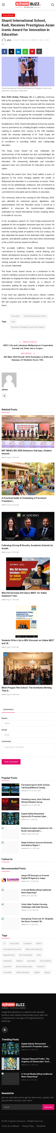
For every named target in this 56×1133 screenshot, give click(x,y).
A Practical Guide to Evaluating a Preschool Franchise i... (24, 499)
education (15, 316)
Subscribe (48, 1107)
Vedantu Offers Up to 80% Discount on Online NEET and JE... (28, 642)
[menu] (3, 5)
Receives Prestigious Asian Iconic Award (27, 327)
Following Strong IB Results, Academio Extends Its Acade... (27, 547)
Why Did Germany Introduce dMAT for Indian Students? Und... (24, 594)
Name (4, 718)
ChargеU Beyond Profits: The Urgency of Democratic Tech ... (36, 1060)
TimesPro (41, 966)
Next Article (26, 353)
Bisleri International (34, 949)
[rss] (5, 1030)
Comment (6, 741)
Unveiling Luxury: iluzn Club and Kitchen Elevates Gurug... (35, 800)
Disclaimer (41, 1126)
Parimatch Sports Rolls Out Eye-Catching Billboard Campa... (35, 786)
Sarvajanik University (12, 949)
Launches (7, 966)
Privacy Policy (28, 1126)
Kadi (13, 321)
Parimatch (7, 961)
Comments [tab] (8, 709)
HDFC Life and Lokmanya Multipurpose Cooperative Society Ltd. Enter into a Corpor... (28, 347)
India (39, 955)
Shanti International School (35, 316)
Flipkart (19, 961)
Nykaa (47, 972)
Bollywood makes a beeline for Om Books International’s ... (36, 829)
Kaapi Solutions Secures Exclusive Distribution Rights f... (36, 843)
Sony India (14, 943)
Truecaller (7, 972)
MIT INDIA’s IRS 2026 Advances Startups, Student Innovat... (27, 452)
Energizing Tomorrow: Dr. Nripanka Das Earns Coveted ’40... (37, 920)
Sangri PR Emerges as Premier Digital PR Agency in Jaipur (35, 876)
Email (4, 729)
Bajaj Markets (9, 955)
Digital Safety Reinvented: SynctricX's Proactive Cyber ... (34, 815)
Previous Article (29, 342)
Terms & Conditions (10, 1126)
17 (4, 943)
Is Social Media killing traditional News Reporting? (36, 891)
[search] (52, 5)
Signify (37, 972)
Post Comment (11, 761)
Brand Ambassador (24, 966)
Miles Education (22, 972)
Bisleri (38, 943)
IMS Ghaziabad (25, 955)
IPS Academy (45, 961)
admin (5, 389)
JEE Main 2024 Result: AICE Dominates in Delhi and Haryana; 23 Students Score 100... (28, 358)
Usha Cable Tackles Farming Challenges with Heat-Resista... (35, 905)
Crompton (28, 943)
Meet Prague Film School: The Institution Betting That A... (27, 689)
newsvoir (24, 791)
